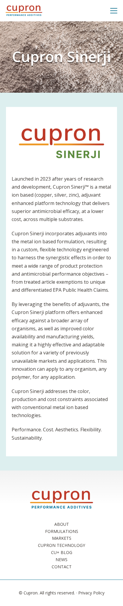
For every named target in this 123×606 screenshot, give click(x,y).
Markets (61, 538)
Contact (62, 566)
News (61, 559)
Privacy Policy (91, 593)
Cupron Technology (61, 545)
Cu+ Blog (61, 552)
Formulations (61, 531)
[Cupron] (24, 10)
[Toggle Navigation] (116, 10)
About (61, 524)
